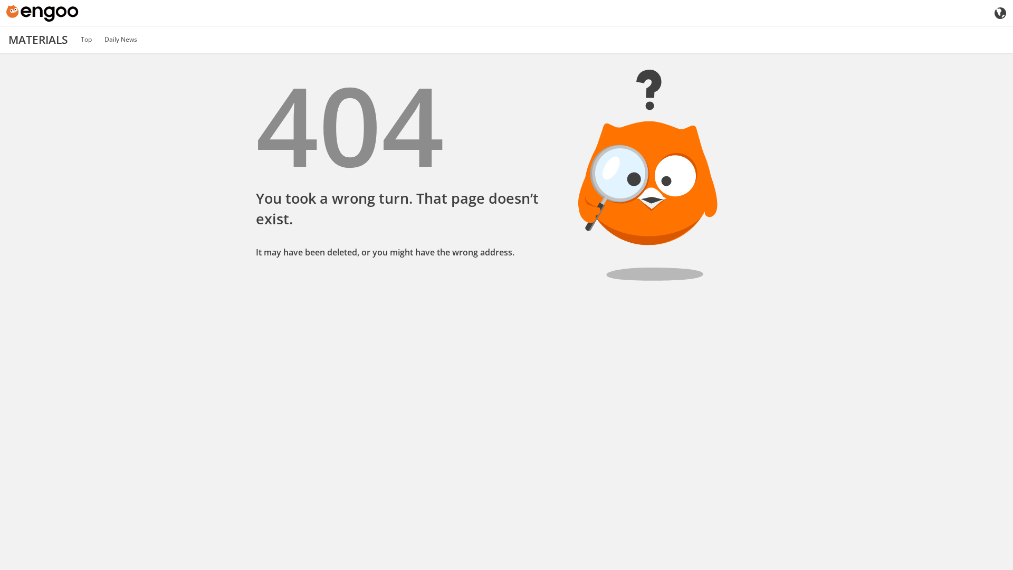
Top (86, 39)
